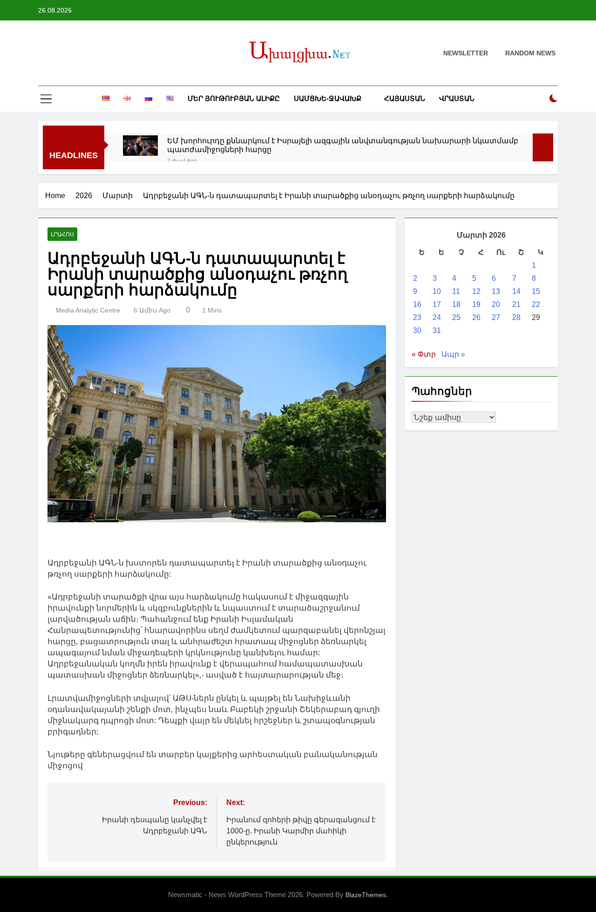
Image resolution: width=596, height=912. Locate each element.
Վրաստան (456, 98)
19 (476, 304)
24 (437, 317)
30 (417, 330)
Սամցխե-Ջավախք (327, 98)
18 (456, 304)
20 (496, 304)
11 (456, 291)
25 (456, 317)
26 (476, 317)
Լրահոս (62, 234)
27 (496, 317)
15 (536, 291)
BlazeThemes (365, 895)
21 (516, 304)
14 (516, 291)
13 (496, 291)
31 (437, 330)
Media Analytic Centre (88, 310)
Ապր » (453, 354)
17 (437, 304)
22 (536, 304)
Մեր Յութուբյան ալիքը (234, 98)
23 (417, 317)
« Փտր (424, 354)
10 (437, 291)
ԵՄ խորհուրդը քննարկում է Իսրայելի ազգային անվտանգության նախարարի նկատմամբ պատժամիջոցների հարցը (342, 144)
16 (417, 304)
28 (516, 317)
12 (476, 291)
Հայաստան (404, 98)
